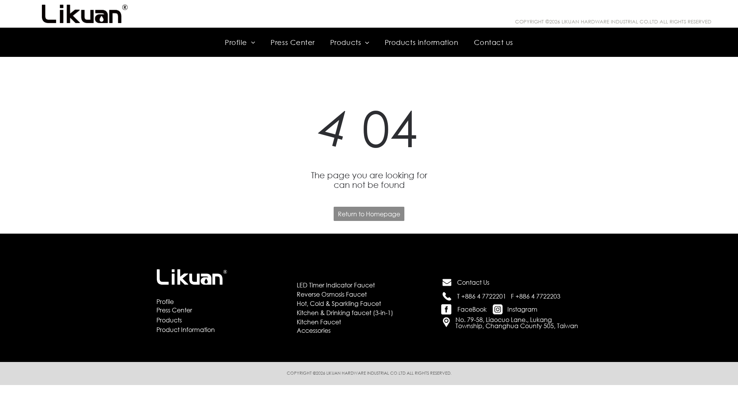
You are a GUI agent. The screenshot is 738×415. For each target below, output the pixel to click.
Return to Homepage (369, 214)
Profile (165, 301)
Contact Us (473, 282)
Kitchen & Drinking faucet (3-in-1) (345, 313)
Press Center (174, 310)
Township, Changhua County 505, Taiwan (516, 326)
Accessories (314, 330)
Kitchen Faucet (319, 322)
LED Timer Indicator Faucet (336, 285)
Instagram (522, 309)
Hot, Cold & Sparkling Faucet (339, 303)
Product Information (185, 329)
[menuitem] (240, 42)
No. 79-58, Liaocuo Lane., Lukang (503, 319)
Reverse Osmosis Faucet (332, 294)
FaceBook (472, 309)
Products (169, 320)
